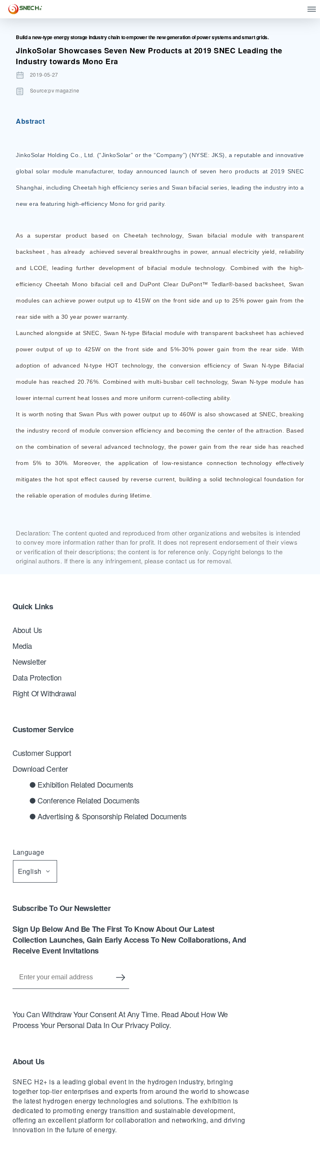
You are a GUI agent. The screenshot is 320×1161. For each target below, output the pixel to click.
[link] (25, 9)
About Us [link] (27, 629)
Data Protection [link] (37, 677)
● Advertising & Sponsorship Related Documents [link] (108, 816)
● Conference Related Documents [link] (84, 800)
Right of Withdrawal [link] (44, 693)
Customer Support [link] (41, 752)
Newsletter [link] (29, 661)
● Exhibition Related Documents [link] (81, 784)
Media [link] (22, 645)
